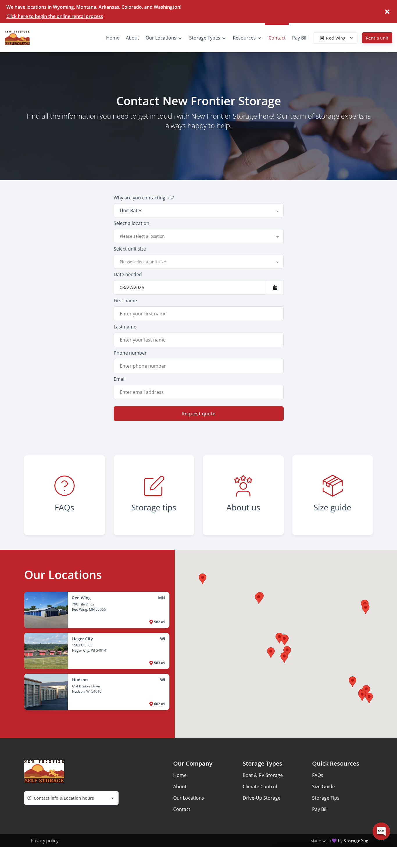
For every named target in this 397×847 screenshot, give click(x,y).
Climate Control (260, 786)
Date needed (128, 274)
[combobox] (199, 210)
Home (180, 775)
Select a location (131, 223)
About (180, 786)
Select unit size (130, 249)
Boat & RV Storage (263, 775)
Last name (125, 327)
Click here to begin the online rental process (54, 16)
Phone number (130, 353)
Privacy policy (44, 840)
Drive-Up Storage (261, 798)
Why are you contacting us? (144, 197)
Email (120, 379)
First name (125, 300)
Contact (181, 809)
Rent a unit (377, 38)
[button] (362, 695)
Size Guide (323, 786)
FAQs (317, 775)
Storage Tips (325, 798)
